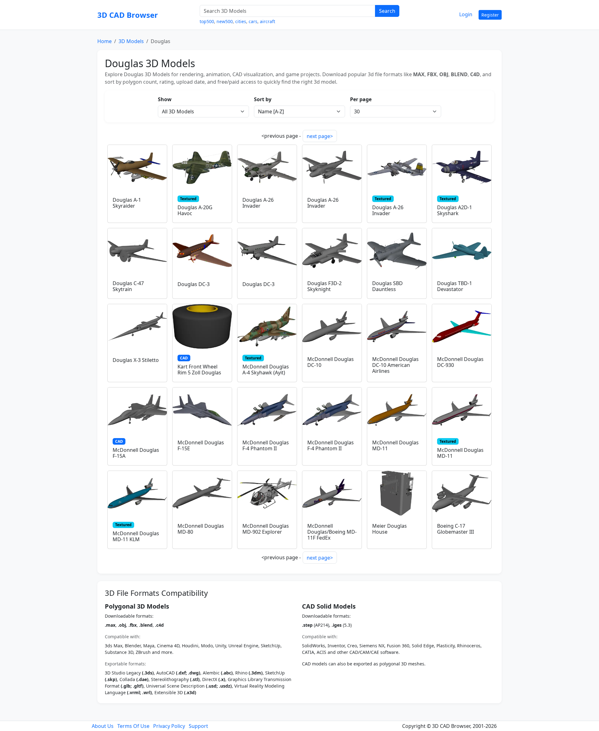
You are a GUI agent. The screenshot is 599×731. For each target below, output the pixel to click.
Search (387, 10)
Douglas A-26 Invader (258, 202)
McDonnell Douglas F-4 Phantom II (265, 445)
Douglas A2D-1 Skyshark (454, 210)
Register (490, 15)
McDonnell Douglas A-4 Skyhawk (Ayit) (265, 369)
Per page (361, 99)
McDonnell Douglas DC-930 (460, 362)
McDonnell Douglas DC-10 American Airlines (395, 365)
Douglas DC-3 (194, 284)
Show (165, 99)
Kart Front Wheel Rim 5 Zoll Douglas (199, 369)
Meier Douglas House (389, 528)
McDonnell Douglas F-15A (136, 453)
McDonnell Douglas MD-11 (395, 445)
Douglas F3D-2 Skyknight (324, 286)
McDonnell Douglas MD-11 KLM (136, 536)
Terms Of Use (133, 726)
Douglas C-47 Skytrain (128, 286)
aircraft (267, 21)
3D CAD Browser (127, 15)
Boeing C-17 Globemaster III (455, 528)
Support (198, 726)
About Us (103, 726)
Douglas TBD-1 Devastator (454, 286)
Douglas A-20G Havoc (195, 210)
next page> (320, 136)
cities (240, 21)
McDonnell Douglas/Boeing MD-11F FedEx (332, 531)
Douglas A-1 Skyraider (127, 202)
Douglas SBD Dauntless (387, 286)
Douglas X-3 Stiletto (136, 360)
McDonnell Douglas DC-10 (330, 362)
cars (253, 21)
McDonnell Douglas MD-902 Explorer (265, 528)
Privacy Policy (169, 726)
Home (104, 41)
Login (465, 14)
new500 (225, 21)
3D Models (131, 41)
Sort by (262, 99)
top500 (207, 21)
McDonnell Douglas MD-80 (201, 528)
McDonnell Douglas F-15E (201, 445)
